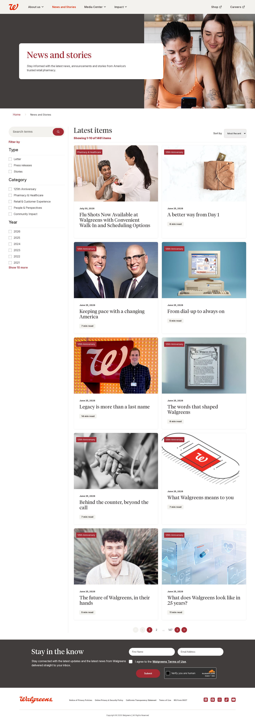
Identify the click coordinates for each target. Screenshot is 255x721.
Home (16, 114)
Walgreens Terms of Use (169, 661)
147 (170, 629)
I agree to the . (161, 661)
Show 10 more (18, 267)
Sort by (217, 133)
